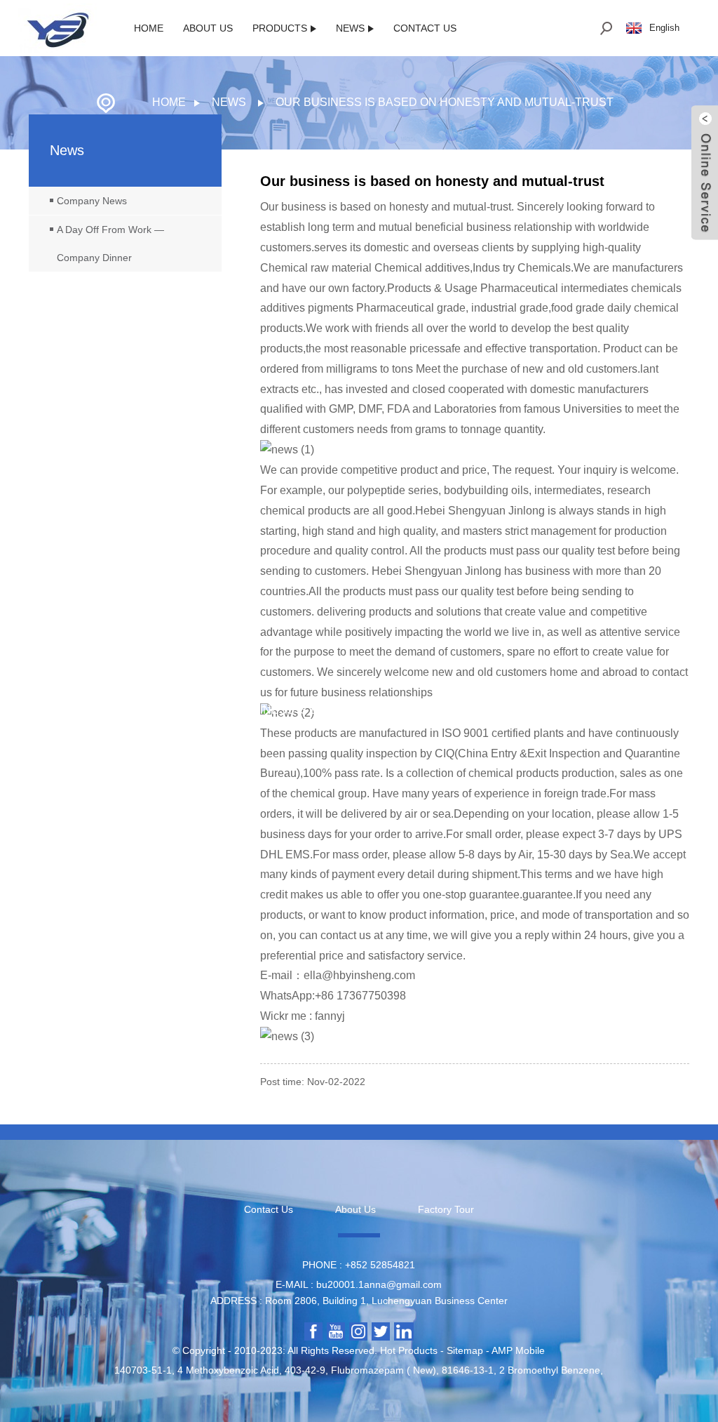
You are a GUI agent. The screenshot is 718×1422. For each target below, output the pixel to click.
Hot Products (409, 1350)
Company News (92, 200)
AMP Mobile (518, 1350)
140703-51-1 (143, 1370)
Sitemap (465, 1350)
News (350, 28)
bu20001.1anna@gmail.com (379, 1284)
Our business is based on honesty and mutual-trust (445, 102)
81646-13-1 (468, 1370)
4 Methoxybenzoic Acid (228, 1370)
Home (148, 28)
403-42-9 (305, 1370)
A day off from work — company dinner (110, 243)
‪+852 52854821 (380, 1264)
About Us (208, 28)
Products (279, 28)
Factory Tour (446, 1209)
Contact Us (424, 28)
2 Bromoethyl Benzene (549, 1370)
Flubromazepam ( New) (383, 1370)
